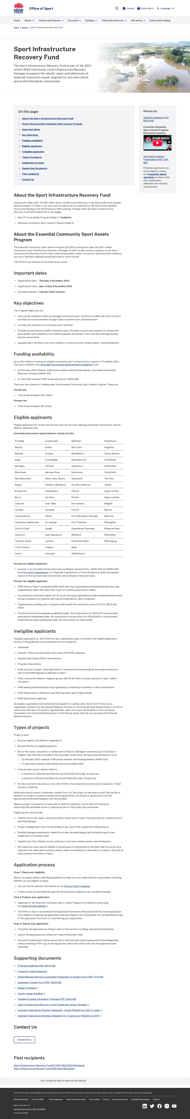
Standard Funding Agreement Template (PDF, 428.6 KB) (47, 999)
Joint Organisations (38, 572)
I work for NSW (38, 1099)
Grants (25, 27)
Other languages (56, 1099)
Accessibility (94, 1099)
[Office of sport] (19, 8)
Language (165, 8)
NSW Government (21, 1099)
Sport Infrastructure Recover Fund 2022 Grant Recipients (44, 1068)
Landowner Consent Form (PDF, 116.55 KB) (39, 982)
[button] (29, 20)
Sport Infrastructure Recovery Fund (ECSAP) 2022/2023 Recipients (49, 1065)
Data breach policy (120, 1099)
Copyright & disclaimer (140, 1099)
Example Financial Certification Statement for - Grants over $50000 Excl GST (58, 1016)
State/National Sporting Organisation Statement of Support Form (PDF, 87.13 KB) (60, 977)
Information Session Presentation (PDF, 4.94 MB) (155, 159)
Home (16, 27)
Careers (156, 1099)
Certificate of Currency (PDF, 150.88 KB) (30, 1109)
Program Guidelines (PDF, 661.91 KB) (36, 966)
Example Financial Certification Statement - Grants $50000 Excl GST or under (59, 1010)
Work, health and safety (76, 1099)
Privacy (106, 1099)
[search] (116, 8)
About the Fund (47, 118)
